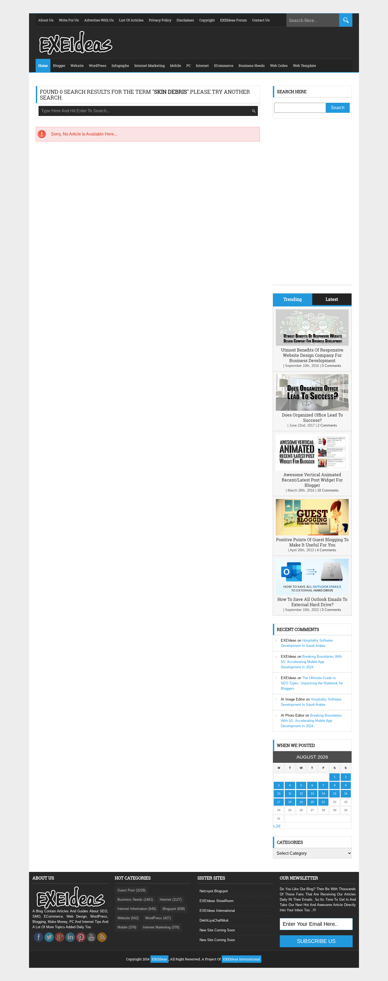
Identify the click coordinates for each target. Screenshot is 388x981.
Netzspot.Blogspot (214, 891)
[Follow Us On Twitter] (49, 943)
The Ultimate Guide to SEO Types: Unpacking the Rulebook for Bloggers (312, 683)
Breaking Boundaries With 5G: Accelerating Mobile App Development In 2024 (311, 662)
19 (301, 802)
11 (289, 793)
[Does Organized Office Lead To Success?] (312, 410)
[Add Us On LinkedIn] (70, 943)
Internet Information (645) (136, 909)
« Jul (276, 826)
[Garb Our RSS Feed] (102, 943)
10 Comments (328, 490)
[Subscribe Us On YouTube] (91, 943)
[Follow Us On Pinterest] (80, 943)
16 (345, 793)
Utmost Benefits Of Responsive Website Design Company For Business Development (312, 355)
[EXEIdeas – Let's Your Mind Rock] (75, 53)
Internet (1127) (171, 899)
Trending (292, 299)
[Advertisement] (312, 205)
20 (312, 802)
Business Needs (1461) (135, 899)
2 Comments (327, 425)
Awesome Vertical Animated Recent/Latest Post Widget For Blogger (312, 480)
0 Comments (331, 366)
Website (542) (128, 918)
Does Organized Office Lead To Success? (312, 417)
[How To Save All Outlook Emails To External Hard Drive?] (312, 594)
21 (323, 802)
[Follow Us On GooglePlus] (59, 943)
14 (323, 793)
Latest (332, 299)
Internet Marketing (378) (161, 927)
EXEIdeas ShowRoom (217, 901)
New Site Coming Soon (217, 930)
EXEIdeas (288, 640)
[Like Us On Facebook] (38, 943)
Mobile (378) (126, 927)
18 (289, 802)
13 (312, 793)
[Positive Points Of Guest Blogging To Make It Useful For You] (312, 534)
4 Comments (326, 550)
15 (334, 793)
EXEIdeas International (217, 911)
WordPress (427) (158, 918)
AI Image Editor (293, 699)
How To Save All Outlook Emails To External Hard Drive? (312, 601)
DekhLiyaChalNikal (214, 920)
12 (301, 793)
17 (278, 802)
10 (278, 793)
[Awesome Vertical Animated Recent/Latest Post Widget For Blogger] (312, 469)
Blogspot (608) (174, 909)
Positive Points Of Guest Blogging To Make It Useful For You (312, 542)
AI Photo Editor (292, 715)
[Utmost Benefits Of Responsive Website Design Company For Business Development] (312, 345)
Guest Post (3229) (131, 890)
